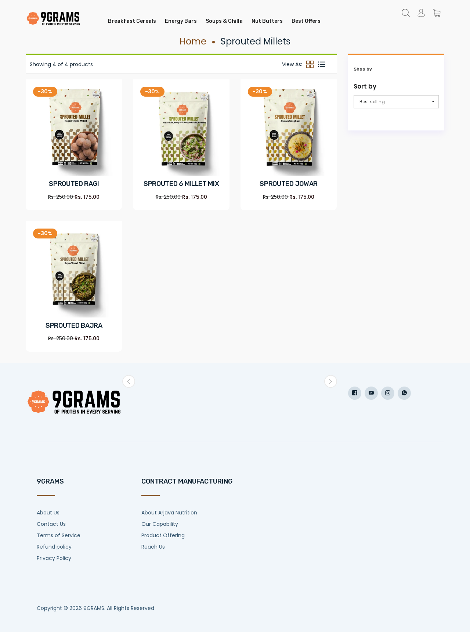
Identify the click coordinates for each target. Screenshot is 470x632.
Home (193, 41)
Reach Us (153, 546)
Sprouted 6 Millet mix (181, 184)
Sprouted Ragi (74, 184)
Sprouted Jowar (289, 184)
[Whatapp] (404, 393)
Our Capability (159, 524)
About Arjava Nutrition (169, 512)
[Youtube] (371, 393)
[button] (128, 381)
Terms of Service (58, 535)
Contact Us (51, 524)
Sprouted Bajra (74, 326)
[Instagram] (387, 393)
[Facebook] (354, 393)
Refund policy (54, 546)
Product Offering (163, 535)
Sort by (365, 86)
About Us (48, 512)
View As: (292, 64)
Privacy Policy (54, 558)
